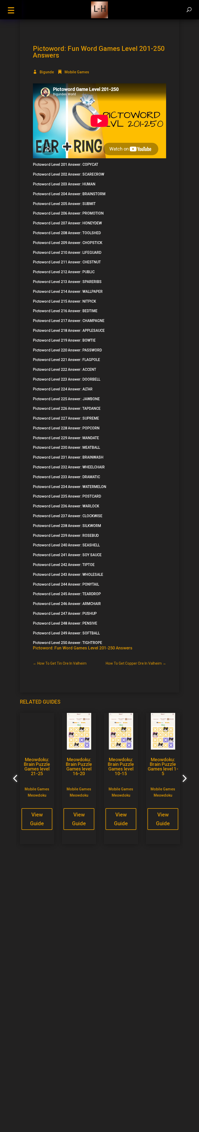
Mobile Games (77, 72)
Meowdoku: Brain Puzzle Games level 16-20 (79, 766)
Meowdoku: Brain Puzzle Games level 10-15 (121, 766)
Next (183, 778)
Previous (16, 778)
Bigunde (47, 72)
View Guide (37, 819)
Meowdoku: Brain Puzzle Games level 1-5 (163, 766)
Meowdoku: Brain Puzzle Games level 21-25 (37, 766)
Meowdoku (37, 795)
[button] (11, 9)
